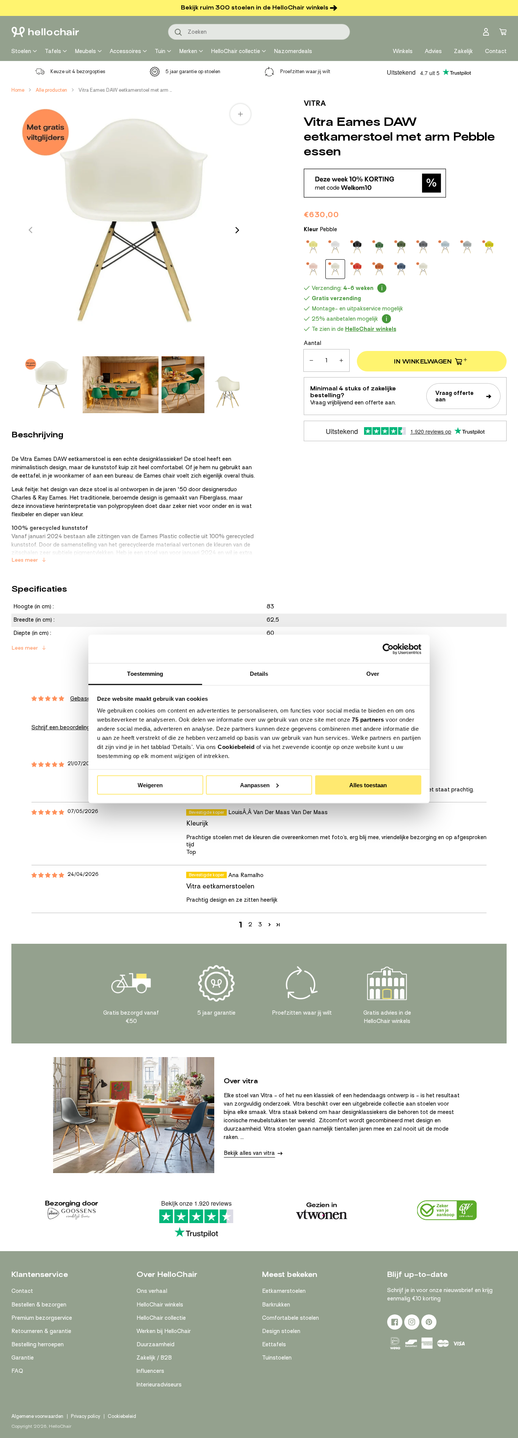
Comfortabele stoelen (290, 1318)
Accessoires (125, 51)
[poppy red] (357, 269)
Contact (22, 1291)
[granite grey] (423, 247)
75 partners (368, 719)
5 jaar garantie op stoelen (192, 71)
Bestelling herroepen (37, 1344)
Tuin (160, 51)
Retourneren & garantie (41, 1331)
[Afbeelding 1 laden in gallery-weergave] (51, 384)
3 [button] (260, 924)
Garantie (22, 1358)
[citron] (313, 247)
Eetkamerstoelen (284, 1291)
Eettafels (274, 1344)
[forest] (401, 247)
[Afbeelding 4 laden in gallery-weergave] (228, 384)
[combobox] (259, 31)
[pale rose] (313, 269)
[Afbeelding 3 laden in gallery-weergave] (183, 384)
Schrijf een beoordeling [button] (60, 727)
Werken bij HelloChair (164, 1331)
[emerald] (379, 247)
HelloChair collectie (235, 51)
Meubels (85, 51)
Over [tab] (372, 673)
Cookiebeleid (236, 747)
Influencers (150, 1371)
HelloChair (60, 1426)
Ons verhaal (152, 1291)
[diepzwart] (357, 247)
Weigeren (150, 785)
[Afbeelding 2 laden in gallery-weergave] (121, 384)
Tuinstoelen (277, 1358)
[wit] (423, 269)
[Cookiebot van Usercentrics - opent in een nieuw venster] (388, 649)
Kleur (320, 229)
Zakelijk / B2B (154, 1358)
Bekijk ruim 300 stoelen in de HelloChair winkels (254, 8)
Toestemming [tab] (145, 673)
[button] (269, 924)
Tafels (53, 51)
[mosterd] (489, 247)
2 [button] (250, 924)
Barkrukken (276, 1305)
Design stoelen (281, 1331)
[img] (47, 765)
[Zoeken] (178, 32)
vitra (315, 103)
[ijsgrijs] (445, 247)
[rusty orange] (379, 269)
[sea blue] (401, 269)
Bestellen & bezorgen (38, 1305)
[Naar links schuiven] (30, 230)
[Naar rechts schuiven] (237, 230)
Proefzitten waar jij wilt (305, 71)
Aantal (312, 343)
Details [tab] (259, 673)
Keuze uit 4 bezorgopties (77, 71)
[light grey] (467, 247)
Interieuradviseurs (159, 1385)
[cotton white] (335, 247)
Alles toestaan (368, 785)
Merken (188, 51)
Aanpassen (255, 785)
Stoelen (21, 51)
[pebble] (335, 269)
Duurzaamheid (155, 1344)
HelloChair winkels (160, 1305)
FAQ (17, 1371)
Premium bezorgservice (41, 1318)
